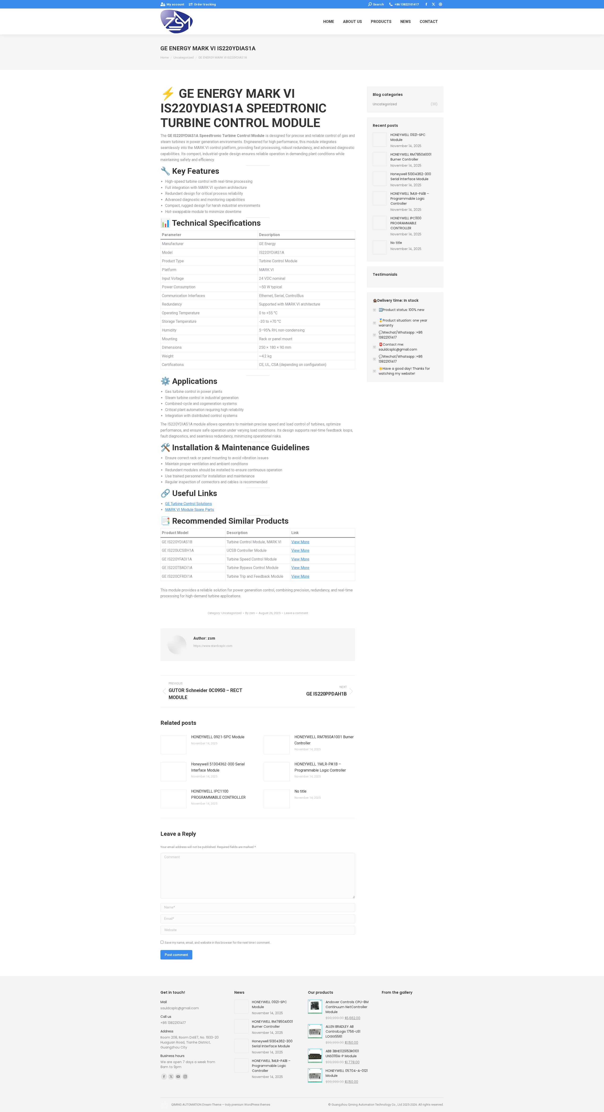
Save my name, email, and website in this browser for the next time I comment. (217, 942)
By (250, 613)
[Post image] (173, 744)
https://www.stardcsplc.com (212, 646)
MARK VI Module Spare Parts (189, 509)
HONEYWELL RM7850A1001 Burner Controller (324, 740)
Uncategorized (231, 613)
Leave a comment (296, 613)
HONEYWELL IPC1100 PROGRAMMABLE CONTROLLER (218, 794)
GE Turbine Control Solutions (188, 503)
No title (300, 791)
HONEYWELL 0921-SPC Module (217, 737)
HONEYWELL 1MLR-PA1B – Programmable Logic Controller (320, 767)
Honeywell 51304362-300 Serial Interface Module (218, 767)
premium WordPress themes (250, 1104)
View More (300, 542)
